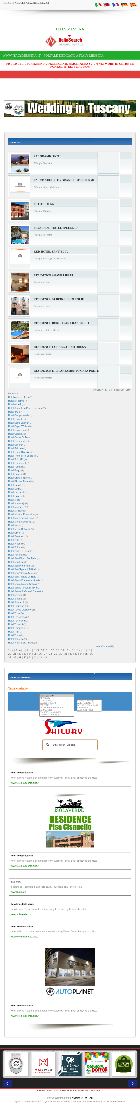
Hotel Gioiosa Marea (19, 481)
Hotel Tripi (13, 631)
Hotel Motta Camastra (19, 521)
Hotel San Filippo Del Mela (22, 558)
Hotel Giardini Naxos (19, 477)
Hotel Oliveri (14, 532)
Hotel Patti (13, 540)
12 (52, 650)
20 (9, 653)
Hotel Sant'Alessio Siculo (21, 573)
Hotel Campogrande (18, 415)
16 (73, 650)
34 (81, 653)
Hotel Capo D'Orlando (19, 426)
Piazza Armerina (68, 1090)
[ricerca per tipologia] (89, 701)
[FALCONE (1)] (57, 705)
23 (25, 653)
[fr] (115, 4)
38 (14, 657)
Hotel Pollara (15, 547)
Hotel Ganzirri (15, 474)
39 (19, 657)
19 (89, 650)
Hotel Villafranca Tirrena (21, 642)
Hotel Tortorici (15, 624)
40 (25, 657)
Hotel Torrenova (16, 620)
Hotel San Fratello (17, 562)
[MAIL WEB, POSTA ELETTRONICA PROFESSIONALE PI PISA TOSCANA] (43, 1064)
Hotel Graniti (14, 485)
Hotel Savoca (15, 595)
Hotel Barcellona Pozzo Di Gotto (25, 408)
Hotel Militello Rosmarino (21, 514)
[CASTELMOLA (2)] (57, 703)
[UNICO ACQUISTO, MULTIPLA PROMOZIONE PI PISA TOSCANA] (97, 1064)
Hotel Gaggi (14, 470)
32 (70, 653)
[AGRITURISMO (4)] (89, 703)
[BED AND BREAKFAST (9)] (89, 705)
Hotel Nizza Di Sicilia (19, 529)
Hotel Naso (14, 525)
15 (68, 650)
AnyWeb (41, 1090)
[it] (98, 4)
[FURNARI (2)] (57, 710)
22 (19, 653)
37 (9, 657)
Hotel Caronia (15, 433)
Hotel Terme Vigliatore (20, 609)
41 (30, 657)
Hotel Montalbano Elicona (21, 518)
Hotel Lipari (14, 496)
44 (45, 657)
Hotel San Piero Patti (19, 565)
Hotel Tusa (14, 635)
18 (83, 650)
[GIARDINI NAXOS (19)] (57, 712)
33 (76, 653)
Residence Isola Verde (22, 904)
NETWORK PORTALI (82, 1098)
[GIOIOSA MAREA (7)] (57, 715)
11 (47, 650)
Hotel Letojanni (16, 492)
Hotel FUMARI (16, 459)
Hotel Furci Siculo (17, 463)
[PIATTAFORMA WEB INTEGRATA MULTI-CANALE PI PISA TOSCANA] (16, 1064)
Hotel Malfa (14, 499)
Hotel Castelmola (17, 441)
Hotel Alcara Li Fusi (18, 397)
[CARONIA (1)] (57, 701)
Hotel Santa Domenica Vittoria (24, 580)
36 (91, 653)
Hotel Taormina (16, 606)
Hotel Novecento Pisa (22, 772)
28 (50, 653)
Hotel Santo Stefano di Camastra (25, 591)
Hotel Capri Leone (17, 430)
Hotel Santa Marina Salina (22, 584)
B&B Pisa (16, 881)
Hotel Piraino (15, 543)
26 (40, 653)
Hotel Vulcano (102, 646)
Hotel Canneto (15, 419)
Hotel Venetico (16, 639)
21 (14, 653)
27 (45, 653)
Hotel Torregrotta (17, 617)
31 (65, 653)
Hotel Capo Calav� (18, 422)
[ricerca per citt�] (57, 695)
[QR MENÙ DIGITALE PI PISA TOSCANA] (70, 1064)
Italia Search (97, 1090)
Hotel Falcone (15, 448)
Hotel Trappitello (16, 628)
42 (35, 657)
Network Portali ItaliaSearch (32, 3)
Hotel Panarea (15, 536)
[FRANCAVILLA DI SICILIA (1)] (57, 708)
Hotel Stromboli (16, 602)
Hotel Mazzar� (16, 503)
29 (55, 653)
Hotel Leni (13, 488)
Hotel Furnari (15, 466)
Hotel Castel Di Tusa (19, 437)
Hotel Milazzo (15, 510)
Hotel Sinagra (15, 598)
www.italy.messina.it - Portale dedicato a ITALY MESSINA (53, 55)
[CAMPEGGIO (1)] (89, 708)
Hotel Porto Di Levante (20, 551)
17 (78, 650)
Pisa (49, 1090)
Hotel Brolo (14, 411)
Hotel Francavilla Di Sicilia (22, 455)
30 (60, 653)
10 (42, 650)
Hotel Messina (15, 507)
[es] (133, 4)
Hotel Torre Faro (16, 613)
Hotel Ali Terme (16, 400)
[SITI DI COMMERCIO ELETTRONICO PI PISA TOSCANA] (123, 1064)
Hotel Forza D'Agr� (18, 452)
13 (57, 650)
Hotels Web (83, 1090)
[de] (124, 4)
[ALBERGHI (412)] (89, 710)
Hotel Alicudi (14, 404)
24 (30, 653)
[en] (106, 4)
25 (35, 653)
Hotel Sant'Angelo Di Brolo (22, 576)
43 (40, 657)
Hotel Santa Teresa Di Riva (22, 587)
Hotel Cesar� (15, 444)
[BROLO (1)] (57, 698)
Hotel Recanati (16, 554)
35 (86, 653)
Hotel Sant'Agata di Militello (22, 569)
